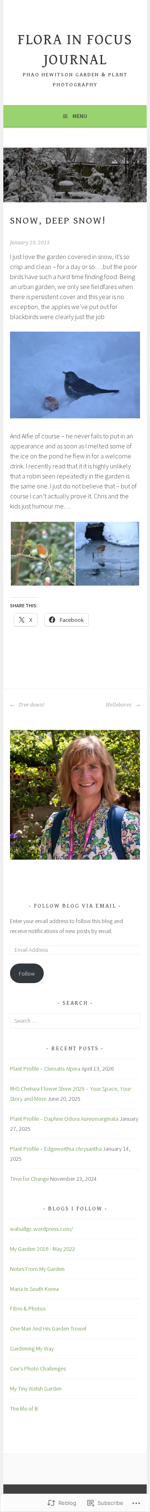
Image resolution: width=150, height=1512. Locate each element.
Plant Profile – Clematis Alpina (45, 1068)
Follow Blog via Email (75, 906)
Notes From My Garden (37, 1269)
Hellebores (119, 705)
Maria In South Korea (34, 1289)
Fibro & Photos (27, 1308)
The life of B (24, 1408)
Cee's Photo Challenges (38, 1368)
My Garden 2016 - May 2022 (42, 1249)
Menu (79, 116)
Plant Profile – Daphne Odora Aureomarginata (64, 1118)
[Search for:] (75, 1020)
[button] (42, 553)
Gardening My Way (32, 1348)
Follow (27, 973)
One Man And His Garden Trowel (48, 1328)
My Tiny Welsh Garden (36, 1388)
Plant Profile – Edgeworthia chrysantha (56, 1148)
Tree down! (31, 705)
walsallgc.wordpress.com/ (41, 1229)
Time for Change (29, 1178)
